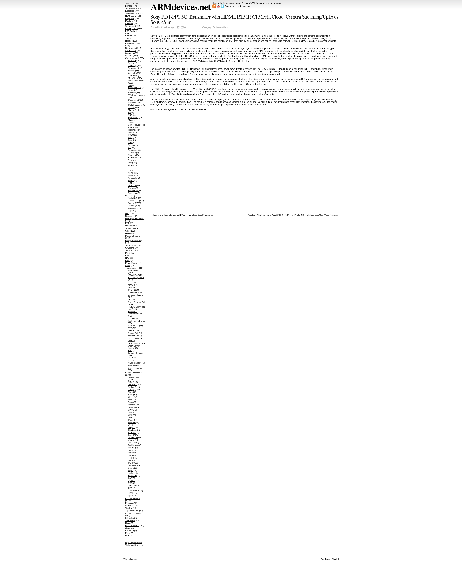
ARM (130, 382)
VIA (129, 147)
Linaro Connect (134, 377)
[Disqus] (244, 161)
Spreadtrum (133, 117)
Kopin (130, 470)
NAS (127, 258)
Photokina (132, 365)
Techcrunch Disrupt (136, 321)
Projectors (129, 18)
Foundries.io (133, 491)
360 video (129, 518)
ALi (129, 112)
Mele (130, 400)
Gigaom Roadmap (136, 353)
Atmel (130, 90)
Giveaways (130, 528)
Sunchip (131, 412)
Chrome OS (133, 201)
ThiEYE (131, 448)
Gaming (128, 36)
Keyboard (129, 531)
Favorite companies (134, 373)
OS (126, 196)
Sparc (130, 496)
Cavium (131, 76)
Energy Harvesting (133, 240)
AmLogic (132, 73)
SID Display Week (136, 277)
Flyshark (132, 486)
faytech (131, 407)
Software (129, 250)
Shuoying (132, 415)
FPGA (127, 260)
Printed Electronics (133, 236)
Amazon (131, 145)
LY (129, 425)
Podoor (131, 458)
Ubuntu (131, 206)
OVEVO (131, 478)
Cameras (129, 23)
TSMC (131, 135)
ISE (129, 360)
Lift (129, 341)
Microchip (132, 185)
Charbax (165, 27)
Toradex (131, 405)
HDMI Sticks (130, 16)
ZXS (130, 483)
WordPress (325, 559)
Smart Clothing (131, 245)
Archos (131, 387)
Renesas (132, 160)
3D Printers (130, 520)
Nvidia (131, 107)
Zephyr (131, 211)
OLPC (131, 463)
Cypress (132, 153)
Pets (127, 255)
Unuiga (131, 440)
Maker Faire (133, 336)
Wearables (130, 26)
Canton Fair (133, 333)
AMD (130, 137)
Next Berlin (133, 338)
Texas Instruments (136, 81)
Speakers (129, 53)
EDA (127, 223)
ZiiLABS (131, 165)
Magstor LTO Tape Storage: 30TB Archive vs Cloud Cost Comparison (182, 215)
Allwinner (132, 60)
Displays (129, 21)
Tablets (128, 3)
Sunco (131, 468)
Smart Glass (130, 50)
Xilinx (130, 140)
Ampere (131, 63)
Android (131, 198)
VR (126, 38)
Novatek (132, 173)
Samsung (132, 102)
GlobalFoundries (135, 105)
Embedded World (135, 295)
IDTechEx (132, 275)
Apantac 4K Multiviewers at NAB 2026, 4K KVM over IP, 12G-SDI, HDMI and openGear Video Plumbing (293, 215)
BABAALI (132, 432)
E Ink (130, 395)
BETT (130, 358)
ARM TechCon (134, 270)
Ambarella (132, 178)
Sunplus (131, 175)
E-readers (129, 11)
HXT (130, 183)
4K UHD (128, 56)
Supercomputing (135, 368)
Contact (228, 6)
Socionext (132, 193)
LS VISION (133, 438)
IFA (129, 287)
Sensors (129, 228)
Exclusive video (132, 525)
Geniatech (132, 384)
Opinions (129, 506)
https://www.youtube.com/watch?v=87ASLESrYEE (182, 109)
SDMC (131, 410)
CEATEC (132, 318)
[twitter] (222, 7)
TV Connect (133, 326)
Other (127, 265)
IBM (130, 142)
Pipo (130, 392)
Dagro (131, 402)
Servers (128, 216)
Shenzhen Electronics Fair (135, 312)
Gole (130, 417)
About (236, 6)
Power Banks (131, 263)
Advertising (245, 6)
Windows (132, 208)
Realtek (131, 127)
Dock (127, 523)
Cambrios (132, 430)
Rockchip (132, 65)
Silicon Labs (133, 190)
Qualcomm (133, 100)
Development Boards (134, 218)
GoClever (132, 465)
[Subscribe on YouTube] (218, 7)
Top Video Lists (132, 511)
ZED (130, 488)
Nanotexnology (134, 363)
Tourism (128, 508)
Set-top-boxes (131, 13)
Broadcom (132, 150)
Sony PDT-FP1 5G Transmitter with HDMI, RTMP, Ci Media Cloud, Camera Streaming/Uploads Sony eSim (244, 19)
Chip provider (131, 58)
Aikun (130, 397)
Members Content (133, 513)
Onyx (130, 420)
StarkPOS (132, 475)
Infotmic (131, 132)
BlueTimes (132, 455)
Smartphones (131, 8)
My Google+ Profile (133, 542)
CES (130, 282)
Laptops (128, 6)
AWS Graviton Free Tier (261, 3)
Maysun (131, 427)
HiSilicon (132, 93)
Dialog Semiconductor (134, 86)
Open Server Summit (134, 347)
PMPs (127, 253)
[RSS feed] (214, 7)
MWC (130, 285)
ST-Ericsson (133, 158)
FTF (130, 328)
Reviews (129, 503)
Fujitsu (131, 180)
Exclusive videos (220, 27)
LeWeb (131, 331)
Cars (127, 231)
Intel (130, 163)
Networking (130, 226)
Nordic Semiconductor (134, 124)
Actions (131, 71)
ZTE (130, 168)
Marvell (131, 110)
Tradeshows (130, 268)
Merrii (130, 460)
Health (128, 233)
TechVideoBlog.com (134, 545)
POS (127, 536)
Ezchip (131, 170)
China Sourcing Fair (136, 302)
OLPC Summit (134, 343)
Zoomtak (132, 422)
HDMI (130, 493)
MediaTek (132, 78)
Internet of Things (133, 43)
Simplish (335, 559)
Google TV (133, 203)
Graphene (129, 248)
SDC (130, 350)
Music (127, 533)
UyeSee (131, 480)
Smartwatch (130, 48)
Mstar (130, 120)
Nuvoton (132, 188)
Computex (132, 292)
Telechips (132, 130)
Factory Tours (131, 28)
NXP (130, 115)
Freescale (132, 68)
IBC (129, 300)
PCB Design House (133, 31)
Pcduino (131, 473)
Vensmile (132, 453)
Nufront (131, 155)
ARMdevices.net (181, 6)
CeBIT (131, 290)
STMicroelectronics (136, 95)
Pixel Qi (131, 443)
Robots (128, 41)
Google (131, 389)
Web (127, 213)
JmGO (131, 450)
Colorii (131, 435)
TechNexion (133, 445)
